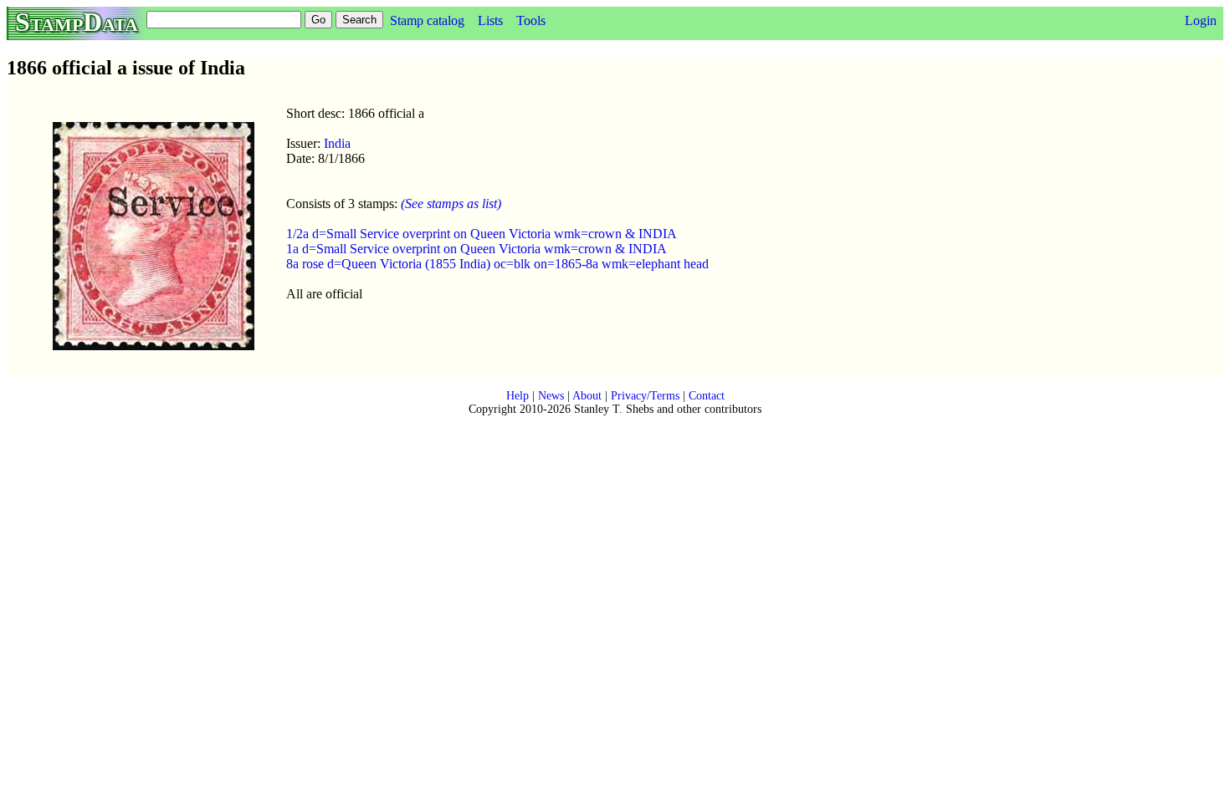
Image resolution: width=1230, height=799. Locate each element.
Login (1201, 20)
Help (517, 395)
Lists (490, 20)
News (551, 395)
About (587, 395)
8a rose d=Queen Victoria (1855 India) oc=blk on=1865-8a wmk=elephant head (497, 264)
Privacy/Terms (645, 395)
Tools (531, 20)
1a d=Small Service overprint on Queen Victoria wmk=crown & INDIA (476, 249)
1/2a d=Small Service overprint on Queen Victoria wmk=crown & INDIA (481, 233)
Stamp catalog (427, 20)
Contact (707, 395)
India (337, 143)
